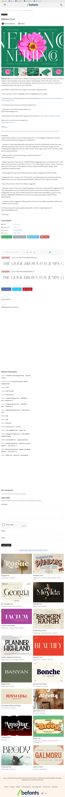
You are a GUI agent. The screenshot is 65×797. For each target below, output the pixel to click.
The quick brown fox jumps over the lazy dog (33, 263)
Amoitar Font (5, 737)
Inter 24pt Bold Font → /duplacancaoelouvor (17, 440)
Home (4, 10)
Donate (45, 237)
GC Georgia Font (7, 604)
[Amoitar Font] (16, 725)
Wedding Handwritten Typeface (10, 307)
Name (3, 531)
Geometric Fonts (13, 628)
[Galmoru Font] (48, 755)
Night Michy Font (39, 711)
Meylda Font (37, 604)
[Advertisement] (14, 339)
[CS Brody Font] (16, 755)
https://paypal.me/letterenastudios (50, 116)
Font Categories (11, 10)
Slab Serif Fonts (52, 578)
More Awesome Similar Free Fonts (33, 550)
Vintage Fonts (43, 769)
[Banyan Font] (16, 672)
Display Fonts (5, 578)
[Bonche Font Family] (48, 672)
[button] (61, 5)
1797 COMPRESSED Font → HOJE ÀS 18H (15, 430)
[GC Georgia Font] (16, 592)
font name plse (10, 391)
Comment (4, 504)
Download (7, 237)
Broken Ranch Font (39, 630)
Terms (6, 787)
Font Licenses (26, 787)
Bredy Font (37, 738)
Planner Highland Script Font (11, 657)
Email (3, 538)
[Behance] (42, 793)
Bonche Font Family (40, 684)
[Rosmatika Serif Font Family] (16, 696)
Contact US (46, 787)
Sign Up (11, 1)
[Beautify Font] (48, 645)
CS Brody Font (6, 767)
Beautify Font (37, 657)
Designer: (5, 230)
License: (5, 233)
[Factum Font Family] (16, 616)
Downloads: (6, 227)
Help (7, 416)
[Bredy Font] (48, 726)
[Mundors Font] (48, 563)
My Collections (29, 1)
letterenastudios (18, 230)
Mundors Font (38, 575)
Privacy (12, 787)
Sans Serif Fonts (13, 659)
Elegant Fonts (5, 606)
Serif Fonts (20, 10)
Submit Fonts (38, 1)
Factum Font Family (8, 625)
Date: (4, 224)
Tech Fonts (50, 659)
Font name (8, 423)
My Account (19, 1)
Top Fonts (55, 787)
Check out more (20, 237)
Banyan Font (5, 684)
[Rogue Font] (16, 563)
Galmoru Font (38, 767)
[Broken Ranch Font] (48, 619)
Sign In (4, 1)
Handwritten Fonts (46, 633)
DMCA (18, 787)
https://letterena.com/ (7, 122)
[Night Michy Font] (48, 699)
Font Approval (36, 787)
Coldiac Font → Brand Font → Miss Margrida (17, 455)
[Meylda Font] (48, 592)
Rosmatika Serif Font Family (11, 705)
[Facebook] (45, 793)
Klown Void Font (5, 299)
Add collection (34, 237)
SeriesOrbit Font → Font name (13, 426)
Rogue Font (5, 575)
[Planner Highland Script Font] (16, 645)
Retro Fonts (12, 606)
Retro (7, 387)
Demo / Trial (16, 233)
